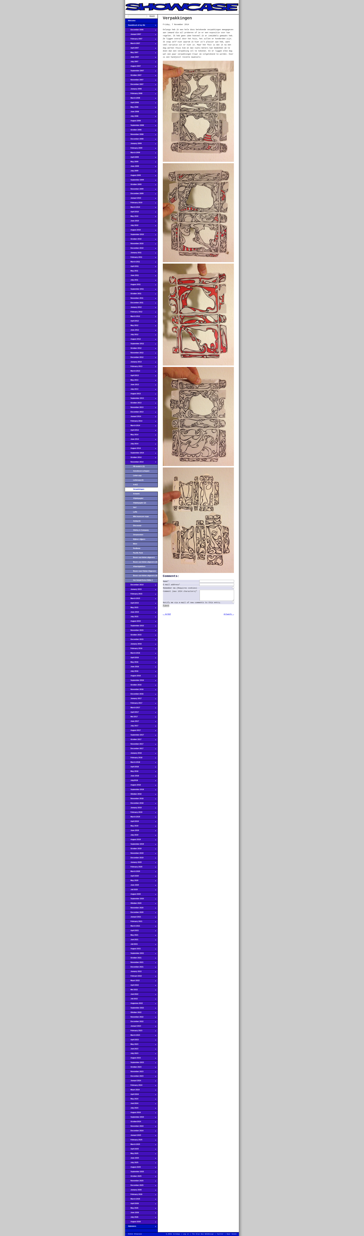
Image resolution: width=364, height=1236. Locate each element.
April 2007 (132, 49)
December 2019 (134, 858)
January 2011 (133, 253)
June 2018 (132, 777)
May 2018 (131, 772)
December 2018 (134, 804)
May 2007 (131, 53)
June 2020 (132, 886)
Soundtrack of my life (135, 26)
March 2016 (132, 654)
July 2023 (131, 1054)
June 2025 (132, 1159)
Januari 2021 (133, 918)
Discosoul (137, 526)
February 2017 (133, 704)
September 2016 (134, 681)
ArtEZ (135, 485)
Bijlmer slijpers (139, 539)
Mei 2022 (131, 990)
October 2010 (133, 240)
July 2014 (131, 444)
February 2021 (133, 922)
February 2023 (133, 1031)
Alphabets (130, 1227)
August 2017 (133, 731)
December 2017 (134, 749)
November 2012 (134, 353)
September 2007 (134, 71)
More (135, 544)
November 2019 (134, 854)
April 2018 (132, 767)
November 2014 (134, 463)
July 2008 (131, 117)
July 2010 (131, 226)
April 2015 (132, 604)
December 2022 (134, 1022)
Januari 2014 (133, 417)
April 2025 (132, 1150)
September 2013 (134, 399)
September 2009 (134, 181)
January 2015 (133, 590)
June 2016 (132, 667)
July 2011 (131, 281)
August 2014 (133, 449)
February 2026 (133, 1195)
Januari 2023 (133, 1027)
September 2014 (134, 454)
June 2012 (132, 331)
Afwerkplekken (139, 567)
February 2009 (133, 149)
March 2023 (132, 1036)
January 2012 (133, 308)
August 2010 (133, 231)
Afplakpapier (138, 498)
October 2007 (133, 76)
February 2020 (133, 867)
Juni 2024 (131, 1104)
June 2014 (132, 440)
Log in (186, 1234)
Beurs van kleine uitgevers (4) (145, 576)
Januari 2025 (133, 1136)
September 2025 (134, 1172)
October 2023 (133, 1068)
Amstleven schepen (141, 471)
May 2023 (131, 1045)
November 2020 (134, 908)
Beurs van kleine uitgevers (144, 557)
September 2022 (134, 1009)
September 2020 (134, 899)
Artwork (136, 494)
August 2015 (133, 622)
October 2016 (133, 686)
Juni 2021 (131, 940)
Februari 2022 (133, 977)
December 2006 (134, 30)
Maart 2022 (132, 981)
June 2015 (132, 613)
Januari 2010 (133, 199)
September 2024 (134, 1118)
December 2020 (134, 913)
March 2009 (132, 153)
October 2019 (133, 849)
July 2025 (131, 1163)
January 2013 (133, 363)
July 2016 (131, 672)
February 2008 (133, 94)
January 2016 (133, 645)
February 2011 (133, 258)
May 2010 (131, 217)
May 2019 (131, 827)
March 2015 (132, 599)
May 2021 (131, 936)
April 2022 (132, 986)
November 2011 (134, 299)
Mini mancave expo (141, 516)
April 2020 (132, 877)
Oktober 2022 (133, 1013)
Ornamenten (138, 535)
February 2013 (133, 367)
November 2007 (134, 80)
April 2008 (132, 103)
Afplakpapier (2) (139, 503)
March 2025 (132, 1145)
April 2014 (132, 431)
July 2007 (131, 62)
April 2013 (132, 376)
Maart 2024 (132, 1090)
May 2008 (131, 108)
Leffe (135, 512)
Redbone (136, 548)
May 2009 (131, 162)
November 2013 (134, 408)
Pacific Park (138, 553)
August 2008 (133, 121)
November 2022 (134, 1018)
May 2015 (131, 608)
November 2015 (134, 631)
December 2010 (134, 249)
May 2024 (131, 1100)
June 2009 (132, 167)
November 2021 (134, 963)
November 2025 (134, 1181)
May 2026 (131, 1209)
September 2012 (134, 344)
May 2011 (131, 272)
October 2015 (133, 635)
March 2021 (132, 927)
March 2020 (132, 872)
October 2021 (133, 958)
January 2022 (133, 972)
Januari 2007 (133, 35)
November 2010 (134, 244)
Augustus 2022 (134, 1004)
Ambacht (136, 521)
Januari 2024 (133, 1081)
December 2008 (134, 140)
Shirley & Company (141, 530)
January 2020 (133, 863)
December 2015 (134, 640)
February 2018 (133, 758)
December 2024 (134, 1131)
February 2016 (133, 649)
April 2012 (132, 322)
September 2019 (134, 845)
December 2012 (134, 358)
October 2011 (133, 294)
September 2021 (134, 954)
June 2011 (132, 276)
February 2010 (133, 203)
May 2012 (131, 326)
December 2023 (134, 1077)
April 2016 (132, 658)
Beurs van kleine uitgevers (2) (145, 562)
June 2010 (132, 221)
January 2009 (133, 144)
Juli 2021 (131, 945)
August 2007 (133, 67)
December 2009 (134, 194)
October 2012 (133, 349)
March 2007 (132, 44)
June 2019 (132, 831)
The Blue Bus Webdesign (203, 1234)
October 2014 (133, 458)
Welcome (130, 21)
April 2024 (132, 1095)
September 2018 (134, 790)
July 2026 (131, 1218)
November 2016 (134, 690)
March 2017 (132, 708)
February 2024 (133, 1086)
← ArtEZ (167, 614)
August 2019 (133, 840)
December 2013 (134, 413)
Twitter (220, 1234)
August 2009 (133, 176)
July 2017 (131, 726)
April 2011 (132, 267)
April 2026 (132, 1204)
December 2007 (134, 85)
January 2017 (133, 699)
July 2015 (131, 617)
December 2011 (134, 303)
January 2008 (133, 90)
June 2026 (132, 1213)
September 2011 (134, 290)
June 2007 (132, 58)
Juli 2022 (131, 999)
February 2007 (133, 40)
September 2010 (134, 235)
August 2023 (133, 1059)
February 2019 (133, 813)
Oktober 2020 (133, 904)
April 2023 (132, 1040)
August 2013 (133, 394)
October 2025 (133, 1177)
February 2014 (133, 422)
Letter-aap (137, 476)
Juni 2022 (131, 995)
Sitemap (176, 1234)
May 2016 (131, 663)
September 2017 (134, 736)
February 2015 (133, 595)
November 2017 (134, 745)
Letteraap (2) (138, 480)
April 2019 (132, 822)
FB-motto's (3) (139, 466)
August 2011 (133, 285)
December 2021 (134, 968)
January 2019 (133, 808)
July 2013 (131, 390)
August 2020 (133, 895)
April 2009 (132, 158)
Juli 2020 (131, 890)
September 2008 (134, 126)
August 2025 (133, 1168)
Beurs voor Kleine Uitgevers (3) (144, 572)
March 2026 (132, 1200)
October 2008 (133, 130)
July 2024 (131, 1109)
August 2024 (133, 1113)
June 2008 (132, 112)
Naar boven (232, 1234)
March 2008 (132, 99)
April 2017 (132, 713)
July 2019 (131, 836)
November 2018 (134, 799)
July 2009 (131, 171)
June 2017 (132, 722)
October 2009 (133, 185)
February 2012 (133, 312)
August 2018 (133, 786)
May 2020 (131, 881)
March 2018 (132, 763)
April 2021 (132, 931)
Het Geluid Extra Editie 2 (143, 580)
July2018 (131, 781)
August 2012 (133, 340)
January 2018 (133, 754)
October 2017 (133, 740)
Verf (134, 507)
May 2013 (131, 381)
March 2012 (132, 317)
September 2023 (134, 1063)
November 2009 (134, 190)
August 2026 (133, 1222)
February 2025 (133, 1140)
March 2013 (132, 372)
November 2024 (134, 1127)
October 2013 (133, 403)
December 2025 (134, 1186)
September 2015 (134, 626)
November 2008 (134, 135)
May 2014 (131, 435)
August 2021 (133, 949)
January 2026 (133, 1190)
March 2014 (132, 426)
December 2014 (134, 585)
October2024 (133, 1122)
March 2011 (132, 262)
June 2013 (132, 385)
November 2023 (134, 1072)
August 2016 (133, 676)
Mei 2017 (131, 717)
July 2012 (131, 335)
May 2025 (131, 1154)
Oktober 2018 (133, 795)
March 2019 (132, 817)
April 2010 (132, 212)
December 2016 (134, 695)
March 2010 (132, 208)
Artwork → (229, 614)
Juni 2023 (131, 1049)
